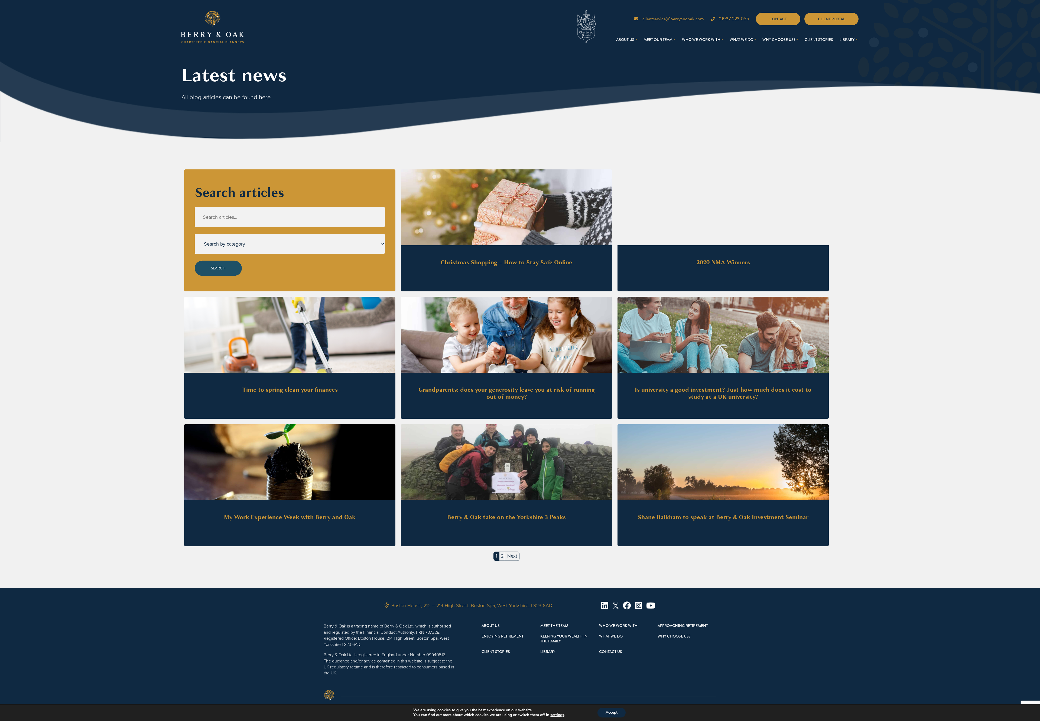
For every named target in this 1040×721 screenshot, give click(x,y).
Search (218, 268)
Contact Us (610, 651)
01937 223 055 (734, 18)
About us (625, 39)
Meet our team (658, 39)
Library (847, 39)
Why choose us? (778, 39)
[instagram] (638, 605)
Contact (778, 19)
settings (557, 715)
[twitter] (615, 605)
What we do (741, 39)
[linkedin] (604, 605)
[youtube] (650, 605)
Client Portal (831, 19)
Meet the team (554, 625)
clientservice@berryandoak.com (673, 18)
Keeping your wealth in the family (563, 638)
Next (512, 556)
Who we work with (701, 39)
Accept (612, 712)
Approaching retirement (683, 625)
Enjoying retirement (503, 636)
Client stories (819, 39)
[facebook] (627, 605)
